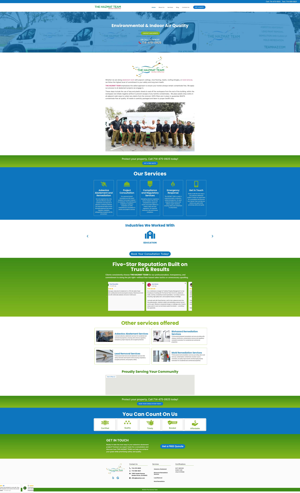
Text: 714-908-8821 (289, 1)
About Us (161, 7)
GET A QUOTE (199, 7)
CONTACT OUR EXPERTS (150, 33)
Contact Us (185, 7)
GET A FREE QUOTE (150, 163)
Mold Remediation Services (187, 352)
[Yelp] (113, 478)
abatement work (128, 80)
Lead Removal (158, 478)
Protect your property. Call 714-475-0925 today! (150, 158)
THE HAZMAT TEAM (113, 86)
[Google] (117, 478)
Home (153, 7)
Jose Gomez (159, 284)
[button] (87, 236)
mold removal (187, 80)
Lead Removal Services (127, 353)
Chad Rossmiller (118, 284)
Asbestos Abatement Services (131, 333)
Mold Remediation (159, 481)
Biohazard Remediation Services (185, 333)
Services (170, 7)
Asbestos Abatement (160, 469)
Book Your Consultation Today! (150, 404)
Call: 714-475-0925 (273, 1)
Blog (177, 7)
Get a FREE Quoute (172, 446)
